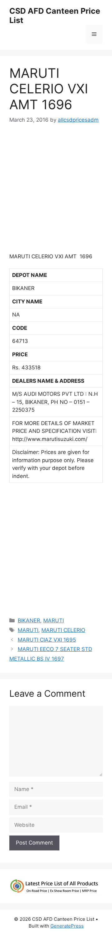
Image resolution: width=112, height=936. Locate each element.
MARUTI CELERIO (63, 630)
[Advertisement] (56, 191)
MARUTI (53, 620)
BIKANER (29, 620)
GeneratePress (67, 926)
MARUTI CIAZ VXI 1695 (47, 640)
